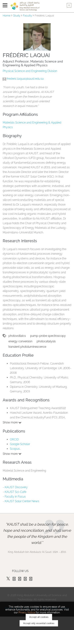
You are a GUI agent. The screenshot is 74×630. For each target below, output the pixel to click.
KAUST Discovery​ (16, 487)
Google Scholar (20, 444)
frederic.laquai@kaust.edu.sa (25, 78)
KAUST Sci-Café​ (15, 492)
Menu (5, 5)
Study (16, 15)
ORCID (14, 439)
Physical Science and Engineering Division (30, 71)
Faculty (27, 15)
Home (6, 15)
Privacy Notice (26, 612)
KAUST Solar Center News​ (22, 501)
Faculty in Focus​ (15, 496)
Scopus (15, 448)
